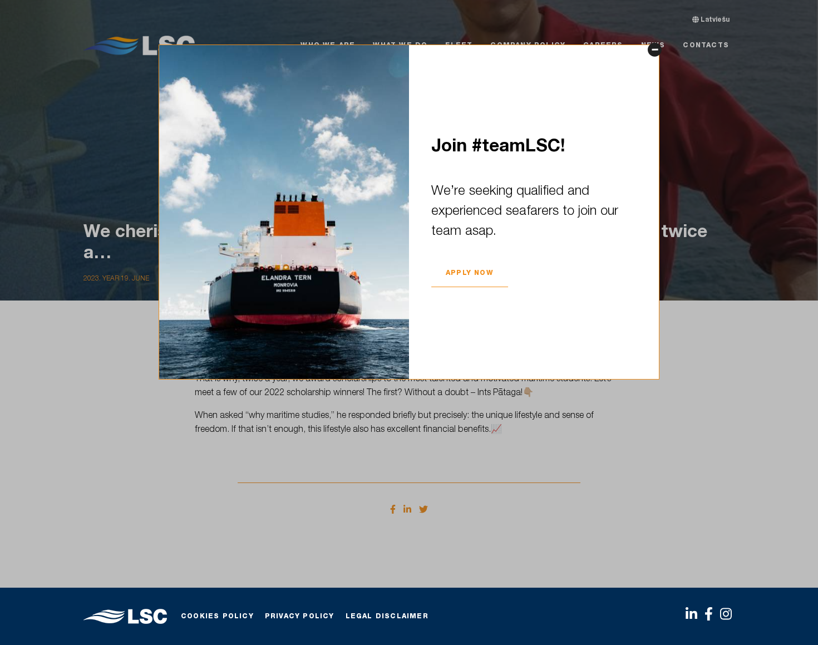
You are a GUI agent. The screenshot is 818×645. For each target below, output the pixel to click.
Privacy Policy (299, 616)
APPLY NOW (470, 273)
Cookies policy (217, 616)
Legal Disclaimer (387, 616)
